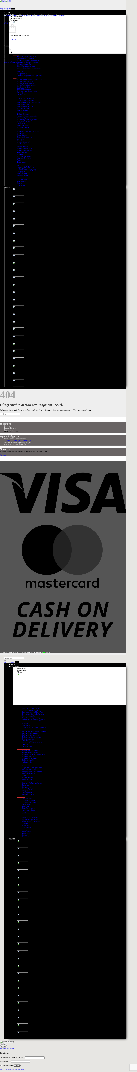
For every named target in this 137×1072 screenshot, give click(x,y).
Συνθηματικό (5, 1061)
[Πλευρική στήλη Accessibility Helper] (7, 1042)
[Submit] (9, 21)
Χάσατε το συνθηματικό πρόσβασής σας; (14, 1069)
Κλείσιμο (3, 1044)
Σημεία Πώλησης (10, 428)
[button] (6, 23)
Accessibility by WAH (7, 1048)
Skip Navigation (5, 8)
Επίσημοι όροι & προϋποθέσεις (15, 439)
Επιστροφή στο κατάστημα (13, 62)
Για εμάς (7, 426)
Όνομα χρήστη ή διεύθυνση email (12, 1057)
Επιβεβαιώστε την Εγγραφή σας (15, 444)
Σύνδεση (17, 1065)
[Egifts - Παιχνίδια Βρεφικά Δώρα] (5, 1)
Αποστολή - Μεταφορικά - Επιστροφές (17, 441)
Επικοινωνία (8, 430)
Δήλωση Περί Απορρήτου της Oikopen (17, 443)
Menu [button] (13, 8)
